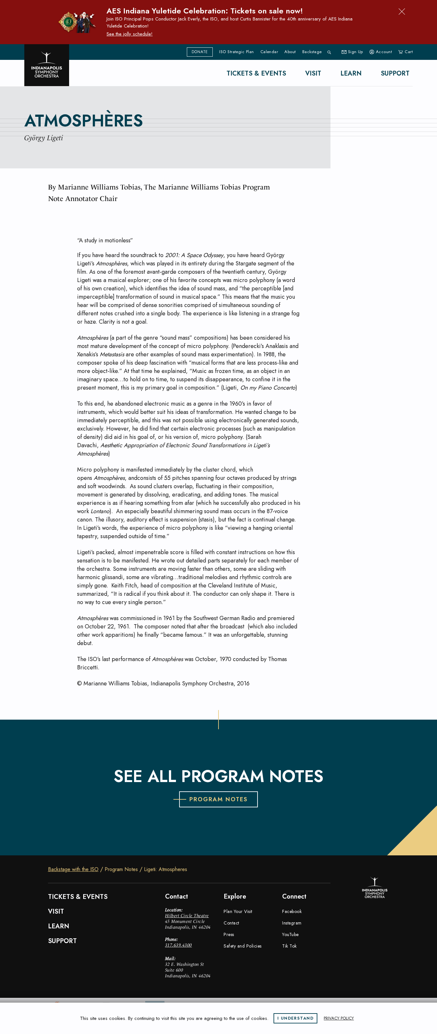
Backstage (312, 52)
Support (395, 73)
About (290, 52)
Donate (200, 52)
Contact (231, 923)
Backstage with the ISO (73, 869)
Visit (313, 73)
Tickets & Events (256, 73)
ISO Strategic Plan (236, 52)
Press (229, 934)
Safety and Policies (243, 946)
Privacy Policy (339, 1018)
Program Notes (121, 869)
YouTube (290, 934)
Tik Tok (289, 946)
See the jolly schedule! (130, 33)
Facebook (292, 911)
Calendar (269, 52)
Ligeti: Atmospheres (165, 869)
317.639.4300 (178, 945)
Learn (351, 73)
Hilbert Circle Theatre (187, 915)
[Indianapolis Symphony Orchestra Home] (46, 65)
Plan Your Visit (238, 911)
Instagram (292, 923)
